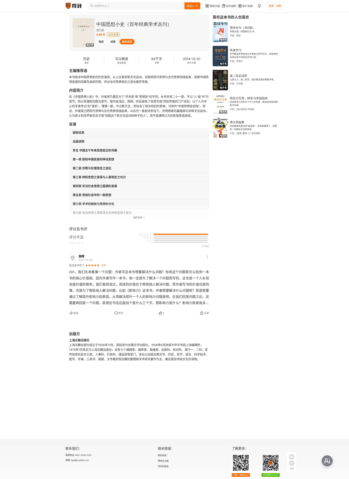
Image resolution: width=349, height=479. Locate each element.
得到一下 (192, 6)
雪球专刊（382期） (242, 27)
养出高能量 (237, 122)
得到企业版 (163, 461)
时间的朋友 (163, 466)
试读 (112, 41)
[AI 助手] (327, 460)
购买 (101, 41)
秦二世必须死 (238, 75)
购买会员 (127, 41)
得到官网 (162, 455)
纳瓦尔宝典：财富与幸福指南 (249, 98)
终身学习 (235, 50)
